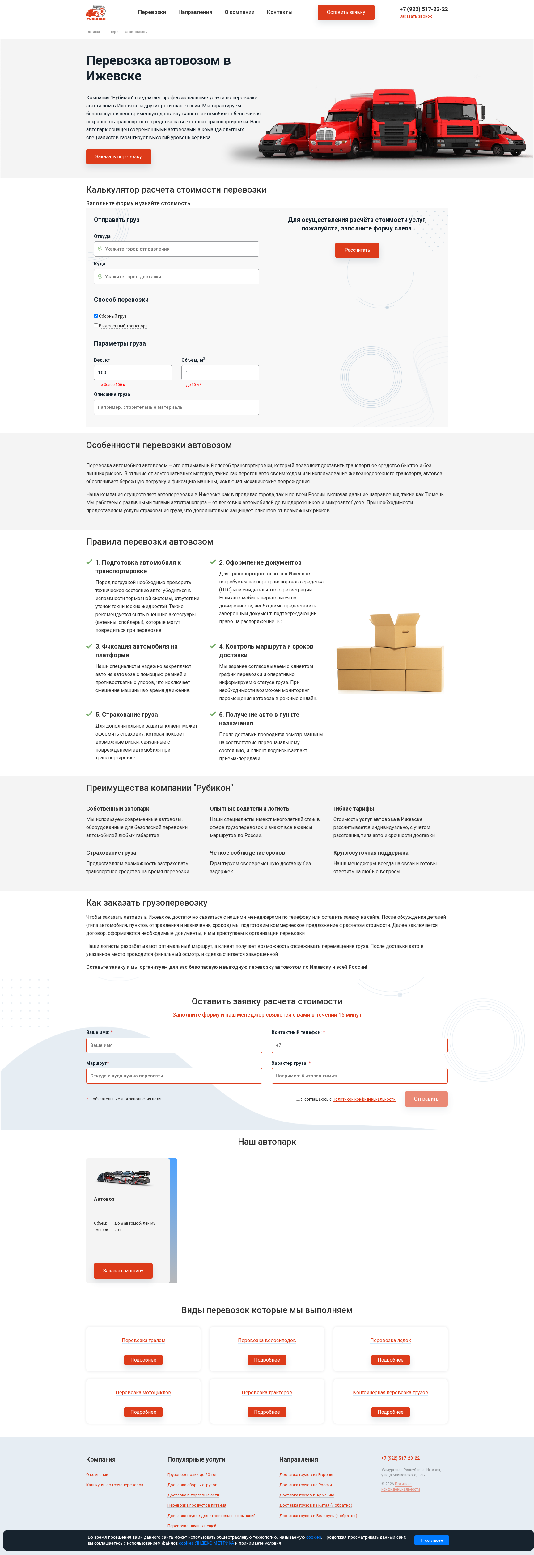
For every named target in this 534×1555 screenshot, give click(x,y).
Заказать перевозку (118, 157)
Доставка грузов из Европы (306, 1474)
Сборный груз (113, 316)
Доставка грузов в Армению (306, 1495)
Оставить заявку (346, 12)
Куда (99, 264)
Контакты (280, 12)
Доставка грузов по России (305, 1484)
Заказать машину (123, 1271)
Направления (195, 12)
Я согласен (432, 1540)
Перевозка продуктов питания (196, 1505)
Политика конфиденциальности (400, 1486)
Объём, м (193, 360)
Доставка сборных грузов (192, 1484)
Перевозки (152, 12)
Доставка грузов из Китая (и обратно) (315, 1505)
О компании (240, 12)
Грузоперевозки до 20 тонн (193, 1474)
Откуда (102, 236)
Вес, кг (102, 360)
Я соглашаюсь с (348, 1099)
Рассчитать (357, 250)
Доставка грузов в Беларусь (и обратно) (318, 1515)
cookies (313, 1537)
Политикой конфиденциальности (364, 1099)
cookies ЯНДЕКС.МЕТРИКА (206, 1542)
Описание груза (112, 394)
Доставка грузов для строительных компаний (211, 1515)
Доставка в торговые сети (193, 1495)
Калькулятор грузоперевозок (114, 1484)
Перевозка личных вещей (191, 1526)
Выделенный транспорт (123, 325)
